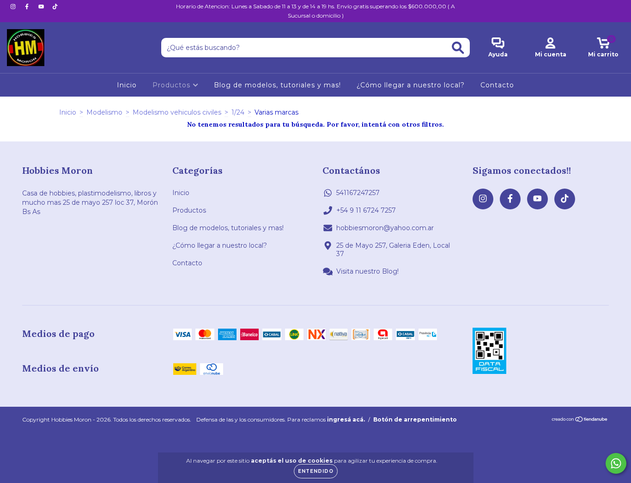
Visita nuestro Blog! (367, 271)
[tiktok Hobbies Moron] (55, 6)
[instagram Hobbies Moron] (14, 6)
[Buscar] (458, 48)
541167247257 (358, 193)
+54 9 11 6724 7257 (366, 210)
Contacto (497, 85)
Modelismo (104, 112)
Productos (172, 85)
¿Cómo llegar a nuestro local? (411, 85)
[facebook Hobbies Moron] (28, 6)
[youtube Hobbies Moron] (42, 6)
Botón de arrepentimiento (415, 419)
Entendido (316, 471)
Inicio (127, 85)
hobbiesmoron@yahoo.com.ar (385, 228)
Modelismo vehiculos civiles (177, 112)
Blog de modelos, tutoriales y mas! (277, 85)
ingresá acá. (346, 419)
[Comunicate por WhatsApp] (616, 463)
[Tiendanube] (580, 420)
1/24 (237, 112)
